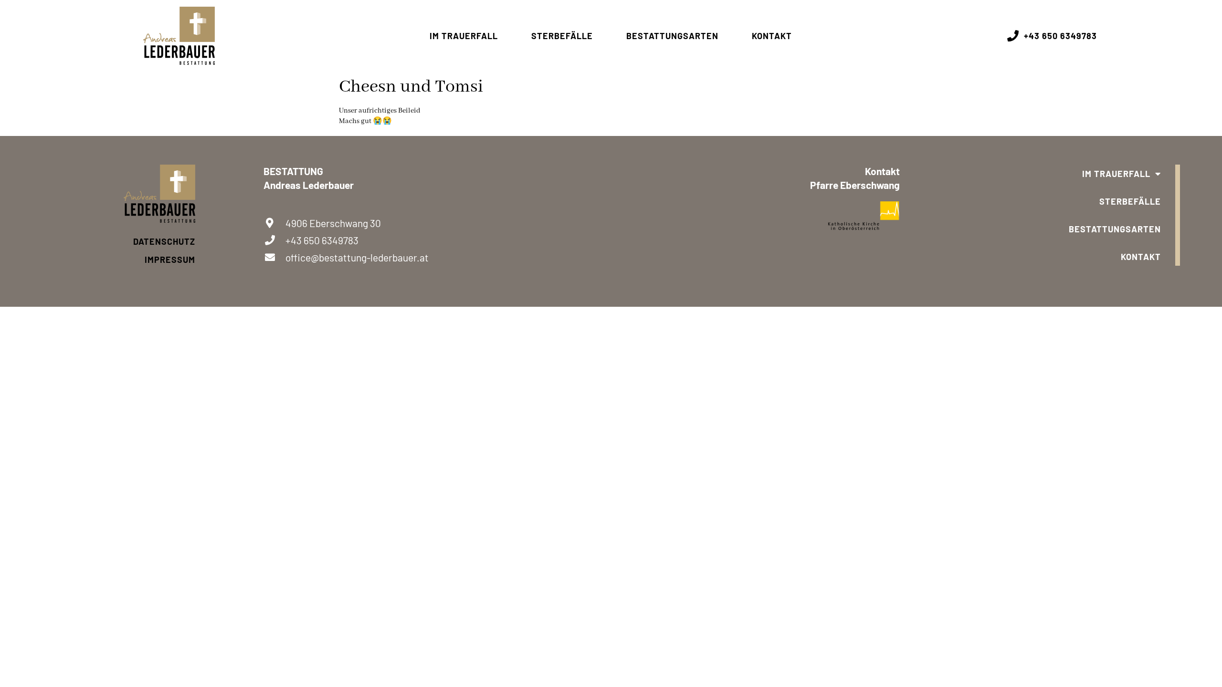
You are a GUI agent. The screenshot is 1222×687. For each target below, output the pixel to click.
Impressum (170, 259)
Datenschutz (164, 241)
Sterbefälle (562, 36)
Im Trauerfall (464, 36)
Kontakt (772, 36)
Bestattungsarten (672, 36)
